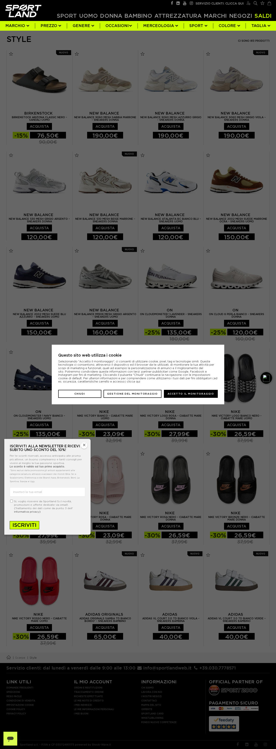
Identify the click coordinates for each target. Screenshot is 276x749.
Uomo (88, 16)
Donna (111, 16)
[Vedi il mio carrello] (269, 2)
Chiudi (79, 393)
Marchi (215, 16)
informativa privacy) (27, 511)
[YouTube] (184, 2)
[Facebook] (172, 2)
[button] (266, 378)
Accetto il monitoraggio (191, 393)
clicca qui (133, 381)
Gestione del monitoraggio (132, 393)
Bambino (138, 16)
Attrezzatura (178, 16)
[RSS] (178, 2)
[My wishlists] (262, 2)
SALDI (263, 16)
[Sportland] (23, 11)
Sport (67, 16)
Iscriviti (24, 525)
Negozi (240, 16)
